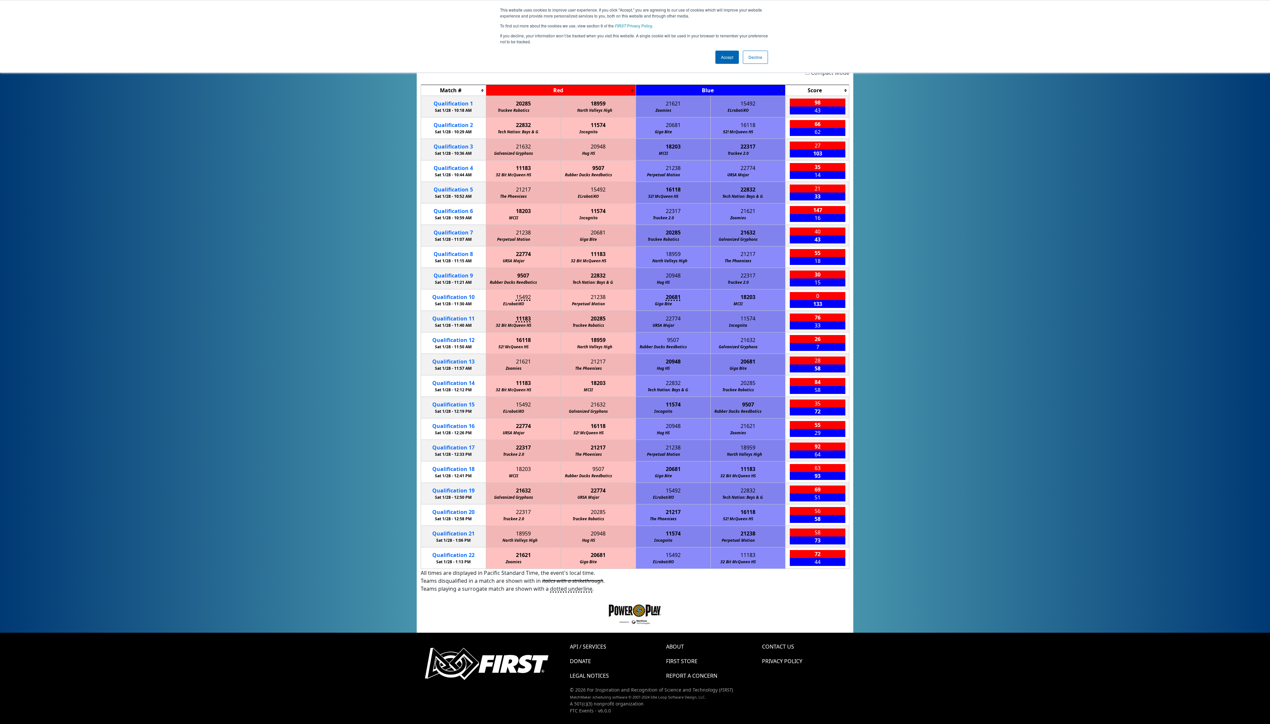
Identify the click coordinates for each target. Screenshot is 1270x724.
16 (453, 426)
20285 (523, 103)
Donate (580, 661)
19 (453, 490)
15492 (748, 103)
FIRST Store (682, 661)
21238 (673, 168)
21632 (523, 146)
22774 (748, 168)
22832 (523, 125)
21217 (523, 189)
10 (453, 297)
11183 (523, 168)
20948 (598, 146)
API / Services (588, 646)
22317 (748, 146)
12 (453, 340)
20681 (673, 125)
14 (453, 383)
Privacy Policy (633, 25)
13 (453, 361)
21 (453, 533)
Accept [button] (727, 57)
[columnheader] (453, 90)
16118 (748, 125)
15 (453, 404)
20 (453, 512)
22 (453, 555)
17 (453, 447)
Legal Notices (589, 675)
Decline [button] (755, 57)
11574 (598, 125)
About (675, 646)
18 (453, 469)
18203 (673, 146)
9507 (598, 168)
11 (453, 318)
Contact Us (778, 646)
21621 (673, 103)
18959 (598, 103)
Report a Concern (691, 675)
